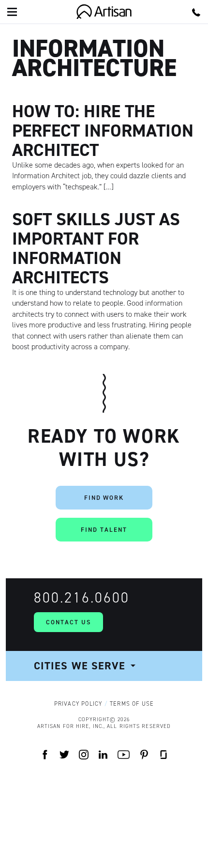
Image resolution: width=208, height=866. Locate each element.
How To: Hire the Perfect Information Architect (102, 130)
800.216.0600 (82, 597)
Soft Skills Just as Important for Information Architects (96, 248)
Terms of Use (132, 704)
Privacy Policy (78, 704)
